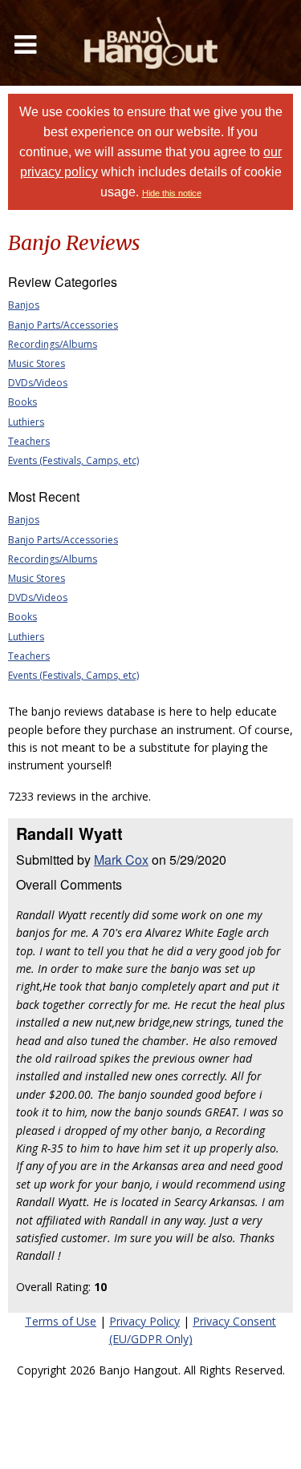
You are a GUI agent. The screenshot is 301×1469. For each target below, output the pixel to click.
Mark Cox (121, 859)
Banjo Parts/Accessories (63, 325)
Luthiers (26, 422)
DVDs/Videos (37, 382)
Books (22, 402)
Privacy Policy (144, 1321)
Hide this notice (171, 193)
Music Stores (36, 363)
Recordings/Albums (52, 344)
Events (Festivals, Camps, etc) (73, 460)
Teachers (29, 441)
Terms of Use (60, 1321)
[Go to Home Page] (151, 43)
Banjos (23, 305)
